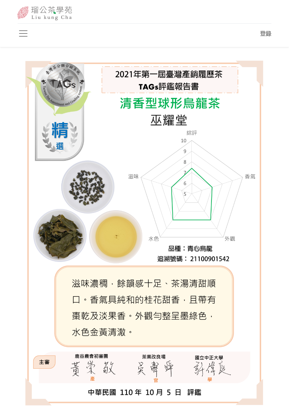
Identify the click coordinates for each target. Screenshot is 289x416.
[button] (265, 33)
